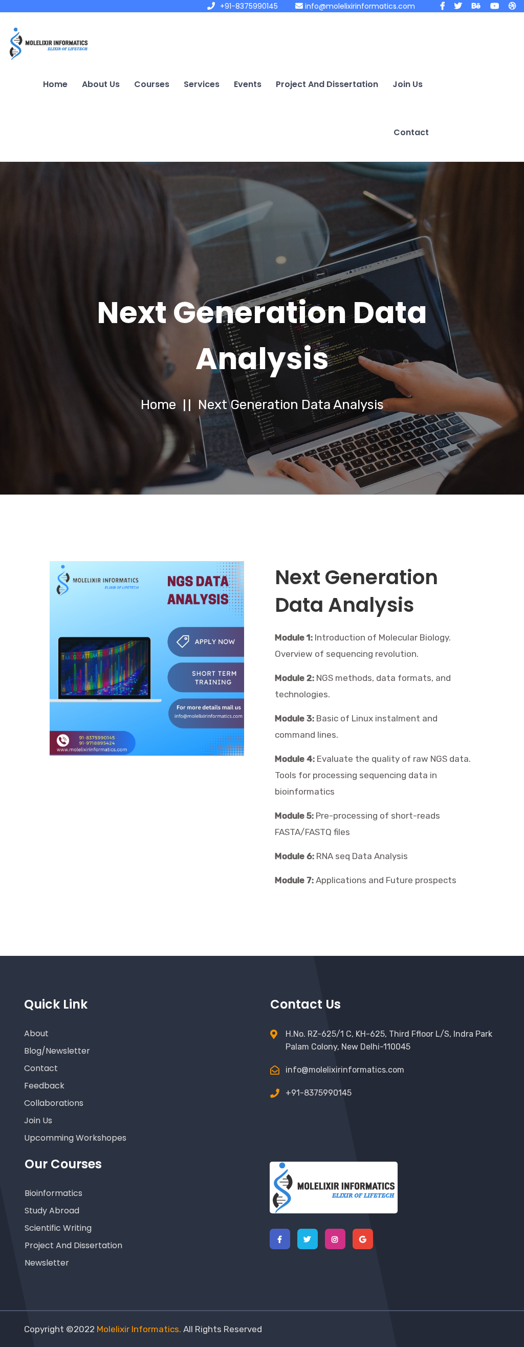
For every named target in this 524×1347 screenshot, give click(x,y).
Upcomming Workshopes (75, 1138)
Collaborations (53, 1103)
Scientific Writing (58, 1228)
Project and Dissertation (327, 84)
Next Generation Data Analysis (291, 405)
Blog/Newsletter (57, 1051)
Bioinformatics (53, 1193)
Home (55, 84)
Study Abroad (52, 1210)
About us (101, 84)
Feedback (44, 1086)
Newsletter (47, 1263)
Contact (411, 132)
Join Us (38, 1120)
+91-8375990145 (249, 6)
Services (202, 84)
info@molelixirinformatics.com (359, 6)
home (158, 405)
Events (247, 84)
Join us (407, 84)
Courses (151, 84)
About (36, 1033)
